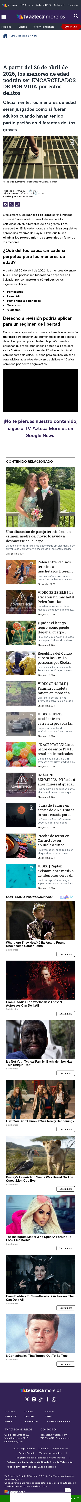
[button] (68, 1490)
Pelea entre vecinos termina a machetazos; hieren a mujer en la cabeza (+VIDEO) (55, 571)
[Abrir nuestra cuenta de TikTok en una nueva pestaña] (40, 1399)
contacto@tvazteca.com (53, 1434)
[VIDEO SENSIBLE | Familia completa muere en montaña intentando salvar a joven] (21, 694)
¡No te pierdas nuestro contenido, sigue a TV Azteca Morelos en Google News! (40, 428)
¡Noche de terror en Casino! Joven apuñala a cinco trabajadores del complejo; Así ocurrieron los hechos (56, 847)
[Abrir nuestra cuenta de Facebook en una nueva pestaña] (47, 1399)
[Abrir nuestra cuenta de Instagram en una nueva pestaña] (33, 1399)
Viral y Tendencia (43, 26)
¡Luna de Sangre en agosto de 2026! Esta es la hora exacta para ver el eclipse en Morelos (56, 814)
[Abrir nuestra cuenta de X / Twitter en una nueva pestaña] (27, 1399)
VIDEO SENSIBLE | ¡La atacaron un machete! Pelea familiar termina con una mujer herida (56, 601)
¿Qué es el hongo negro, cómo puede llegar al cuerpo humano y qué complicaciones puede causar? (53, 634)
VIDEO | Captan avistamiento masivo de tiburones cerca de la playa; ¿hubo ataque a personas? (56, 875)
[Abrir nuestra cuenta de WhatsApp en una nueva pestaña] (54, 1399)
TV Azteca (26, 5)
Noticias (6, 26)
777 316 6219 (47, 1438)
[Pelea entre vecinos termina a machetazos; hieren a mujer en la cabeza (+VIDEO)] (21, 573)
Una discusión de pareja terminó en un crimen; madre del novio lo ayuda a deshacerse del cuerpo (38, 536)
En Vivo (73, 26)
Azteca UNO (43, 5)
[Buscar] (76, 16)
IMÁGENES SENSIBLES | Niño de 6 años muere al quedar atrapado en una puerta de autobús (56, 784)
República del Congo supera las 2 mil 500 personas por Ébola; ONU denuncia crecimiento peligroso (56, 662)
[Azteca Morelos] (40, 17)
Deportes (73, 5)
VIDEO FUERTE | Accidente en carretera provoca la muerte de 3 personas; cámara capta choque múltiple (56, 725)
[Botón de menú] (4, 17)
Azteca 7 (59, 5)
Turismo (22, 26)
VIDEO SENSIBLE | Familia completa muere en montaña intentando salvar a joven (54, 692)
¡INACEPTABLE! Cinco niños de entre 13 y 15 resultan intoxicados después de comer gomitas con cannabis (56, 753)
